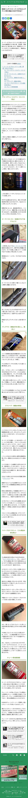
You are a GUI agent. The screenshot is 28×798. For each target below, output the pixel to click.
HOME (2, 787)
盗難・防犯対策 (15, 792)
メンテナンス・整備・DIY (13, 6)
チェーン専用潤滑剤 (11, 86)
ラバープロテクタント (9, 559)
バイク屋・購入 (23, 792)
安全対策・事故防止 (8, 791)
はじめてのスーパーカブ (16, 790)
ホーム (8, 790)
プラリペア (6, 478)
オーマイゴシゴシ (18, 246)
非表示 (19, 63)
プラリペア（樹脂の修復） (13, 81)
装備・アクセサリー (6, 792)
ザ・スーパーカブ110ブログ (14, 2)
